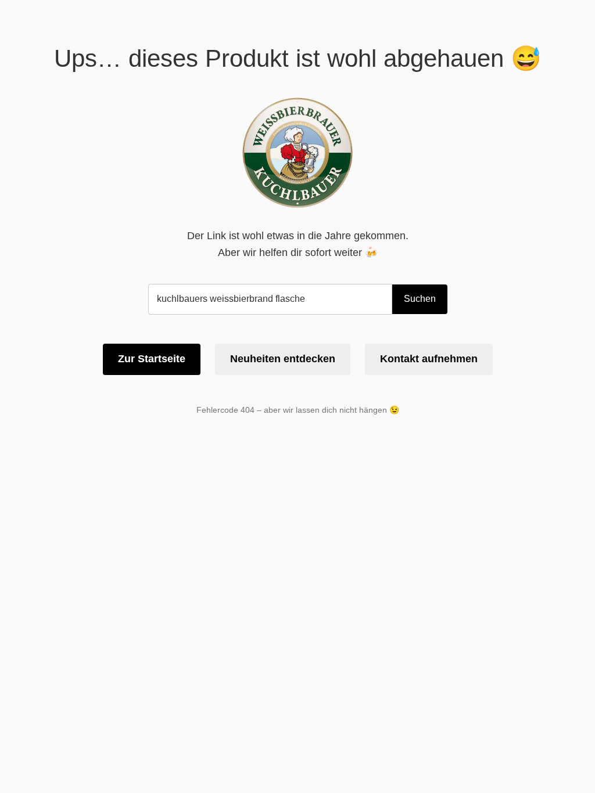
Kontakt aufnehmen (429, 359)
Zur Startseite (151, 359)
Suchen (420, 299)
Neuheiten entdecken (282, 359)
